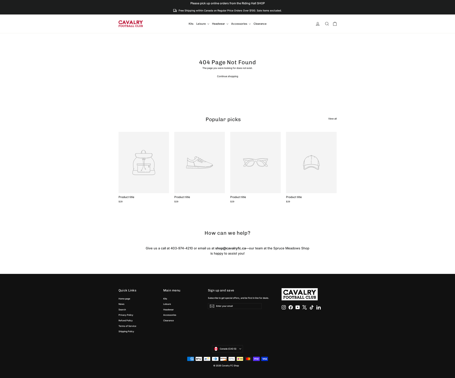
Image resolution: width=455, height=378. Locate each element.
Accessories (239, 23)
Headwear (219, 23)
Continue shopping (227, 76)
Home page (124, 298)
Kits (191, 23)
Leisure (201, 23)
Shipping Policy (126, 331)
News (121, 304)
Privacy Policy (126, 315)
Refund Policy (126, 320)
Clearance (260, 23)
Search (122, 309)
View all (332, 118)
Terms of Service (127, 326)
